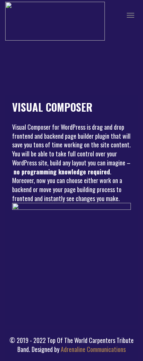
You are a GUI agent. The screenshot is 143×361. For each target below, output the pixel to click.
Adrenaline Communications (93, 349)
